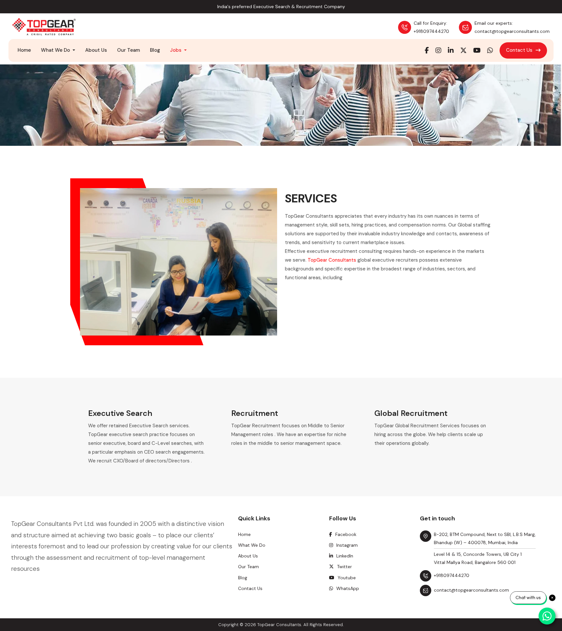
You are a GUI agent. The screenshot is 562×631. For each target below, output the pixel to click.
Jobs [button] (176, 50)
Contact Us (519, 50)
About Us (96, 50)
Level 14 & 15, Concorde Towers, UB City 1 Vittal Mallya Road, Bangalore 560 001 (478, 558)
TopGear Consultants (332, 260)
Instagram (347, 545)
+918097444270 (451, 575)
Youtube (347, 578)
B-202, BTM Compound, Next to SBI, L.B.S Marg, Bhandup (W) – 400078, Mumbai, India (485, 538)
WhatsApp (347, 588)
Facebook (345, 534)
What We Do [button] (56, 50)
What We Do (251, 545)
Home (24, 50)
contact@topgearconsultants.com (471, 590)
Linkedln (344, 556)
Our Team (128, 50)
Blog (155, 50)
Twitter (344, 566)
